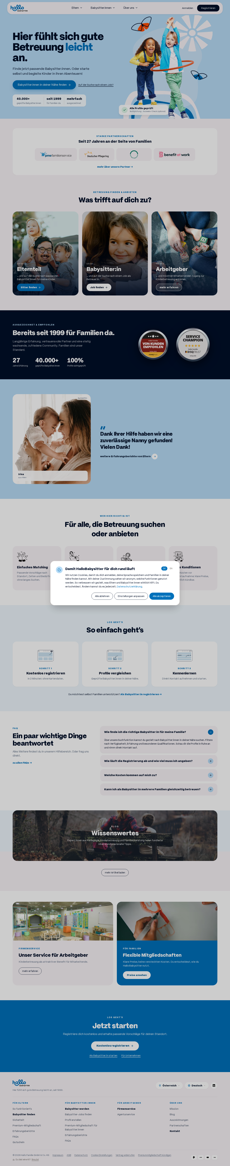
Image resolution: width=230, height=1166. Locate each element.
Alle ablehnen (102, 596)
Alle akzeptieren (162, 596)
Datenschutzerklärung (129, 586)
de (164, 568)
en (171, 568)
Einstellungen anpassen (131, 596)
